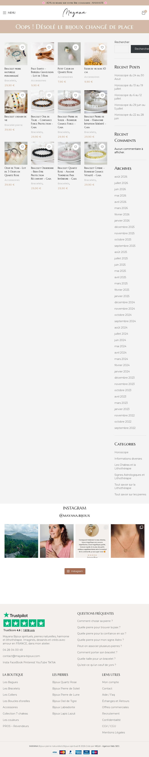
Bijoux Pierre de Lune (66, 694)
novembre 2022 (124, 415)
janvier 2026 (122, 220)
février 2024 (122, 365)
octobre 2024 (123, 314)
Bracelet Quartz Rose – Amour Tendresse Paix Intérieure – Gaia (67, 173)
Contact (107, 688)
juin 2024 (120, 340)
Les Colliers (10, 694)
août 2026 (120, 176)
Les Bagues (10, 682)
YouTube (41, 662)
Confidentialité (111, 720)
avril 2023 (120, 396)
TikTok (52, 662)
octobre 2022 (122, 421)
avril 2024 (120, 352)
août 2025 (120, 252)
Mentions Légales (113, 732)
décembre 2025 (124, 227)
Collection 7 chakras (15, 713)
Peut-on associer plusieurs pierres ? (99, 646)
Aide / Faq (108, 694)
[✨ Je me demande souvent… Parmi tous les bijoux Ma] (57, 541)
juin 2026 (120, 189)
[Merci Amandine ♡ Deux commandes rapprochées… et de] (92, 541)
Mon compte (110, 682)
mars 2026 (121, 208)
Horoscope (121, 452)
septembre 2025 (124, 245)
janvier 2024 (122, 371)
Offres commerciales (115, 707)
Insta (6, 662)
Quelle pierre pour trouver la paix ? (98, 627)
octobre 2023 (122, 390)
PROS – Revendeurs (16, 726)
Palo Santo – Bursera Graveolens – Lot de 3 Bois (42, 72)
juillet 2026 (121, 183)
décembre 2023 (124, 377)
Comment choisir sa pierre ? (95, 621)
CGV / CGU (109, 726)
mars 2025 (121, 283)
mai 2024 (120, 346)
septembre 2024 (125, 321)
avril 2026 (120, 202)
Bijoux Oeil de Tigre (64, 701)
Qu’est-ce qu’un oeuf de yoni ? (96, 665)
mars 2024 (121, 359)
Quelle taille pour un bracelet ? (96, 658)
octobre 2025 (122, 239)
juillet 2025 (121, 258)
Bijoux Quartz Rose (64, 682)
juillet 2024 (121, 333)
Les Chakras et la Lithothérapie (125, 466)
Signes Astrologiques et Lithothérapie (129, 476)
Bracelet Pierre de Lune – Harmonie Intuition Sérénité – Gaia (95, 122)
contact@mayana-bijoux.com (21, 656)
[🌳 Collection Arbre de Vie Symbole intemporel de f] (127, 541)
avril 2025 (120, 277)
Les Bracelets (11, 688)
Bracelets (10, 80)
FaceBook (16, 662)
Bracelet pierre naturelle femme (15, 126)
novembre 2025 (124, 233)
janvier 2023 (122, 409)
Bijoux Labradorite (63, 707)
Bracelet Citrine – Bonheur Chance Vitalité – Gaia (94, 171)
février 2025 (121, 289)
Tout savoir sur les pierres (130, 494)
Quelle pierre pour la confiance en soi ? (101, 633)
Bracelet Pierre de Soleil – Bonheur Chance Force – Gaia (68, 122)
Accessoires (10, 707)
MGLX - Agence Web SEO (107, 746)
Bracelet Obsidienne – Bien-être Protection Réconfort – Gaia (42, 173)
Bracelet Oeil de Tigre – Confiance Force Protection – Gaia (42, 122)
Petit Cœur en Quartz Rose (66, 70)
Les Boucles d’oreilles (16, 701)
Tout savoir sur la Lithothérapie (124, 486)
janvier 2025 (121, 296)
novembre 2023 (124, 384)
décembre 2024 (124, 302)
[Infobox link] (37, 587)
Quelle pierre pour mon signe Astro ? (100, 640)
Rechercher (121, 42)
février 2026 (121, 214)
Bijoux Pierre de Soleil (66, 688)
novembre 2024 (124, 308)
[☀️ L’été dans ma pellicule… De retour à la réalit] (21, 541)
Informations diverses (128, 458)
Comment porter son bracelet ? (97, 652)
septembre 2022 (125, 428)
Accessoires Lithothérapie (39, 82)
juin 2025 (120, 264)
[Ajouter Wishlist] (22, 47)
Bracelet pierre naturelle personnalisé (13, 72)
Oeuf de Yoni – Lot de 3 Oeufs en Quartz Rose (15, 171)
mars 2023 (121, 403)
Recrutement (111, 713)
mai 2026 (120, 195)
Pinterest (29, 662)
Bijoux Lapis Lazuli (63, 713)
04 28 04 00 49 (13, 650)
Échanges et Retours (115, 701)
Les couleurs (11, 720)
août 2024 (120, 327)
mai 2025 (120, 271)
